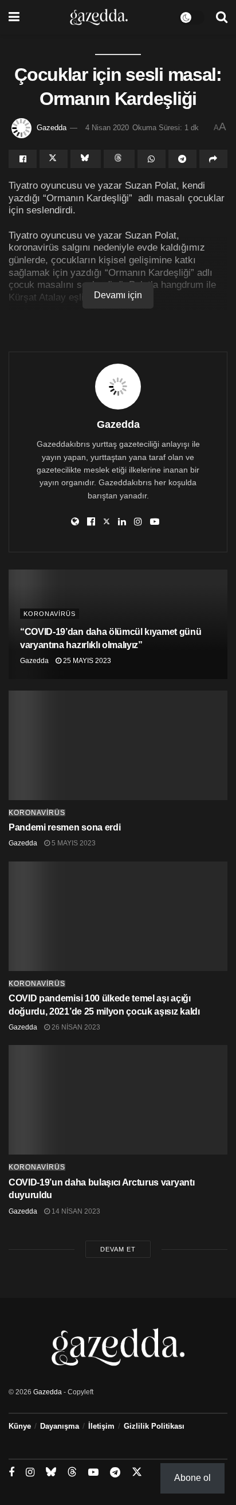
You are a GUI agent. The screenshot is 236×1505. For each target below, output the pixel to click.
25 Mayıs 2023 (86, 661)
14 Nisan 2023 (75, 1211)
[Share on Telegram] (182, 159)
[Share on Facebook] (23, 159)
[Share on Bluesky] (85, 159)
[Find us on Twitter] (137, 1472)
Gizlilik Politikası (154, 1426)
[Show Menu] (14, 17)
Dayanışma (59, 1426)
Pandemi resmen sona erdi (64, 827)
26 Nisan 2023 (75, 1027)
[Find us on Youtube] (93, 1472)
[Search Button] (221, 17)
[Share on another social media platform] (213, 159)
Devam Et (118, 1249)
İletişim (101, 1426)
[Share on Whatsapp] (151, 159)
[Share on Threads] (119, 159)
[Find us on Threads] (72, 1472)
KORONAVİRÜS (49, 613)
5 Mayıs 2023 (73, 843)
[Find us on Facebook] (11, 1472)
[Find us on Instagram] (30, 1472)
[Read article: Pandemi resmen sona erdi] (118, 745)
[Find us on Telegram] (115, 1472)
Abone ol (192, 1478)
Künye (20, 1426)
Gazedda (51, 127)
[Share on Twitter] (54, 159)
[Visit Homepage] (99, 17)
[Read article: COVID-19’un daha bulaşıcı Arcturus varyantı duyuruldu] (118, 1100)
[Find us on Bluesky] (51, 1472)
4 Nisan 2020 (107, 127)
